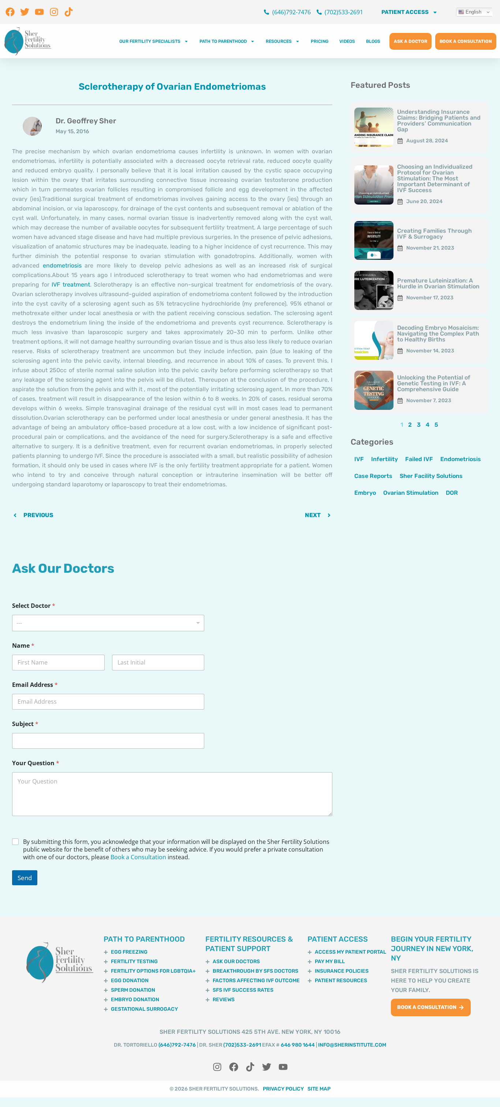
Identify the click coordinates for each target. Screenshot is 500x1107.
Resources (279, 41)
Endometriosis (460, 459)
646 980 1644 (298, 1045)
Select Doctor (33, 605)
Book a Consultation (138, 857)
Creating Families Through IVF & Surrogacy (434, 233)
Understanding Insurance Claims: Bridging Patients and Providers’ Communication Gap (439, 120)
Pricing (319, 41)
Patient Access (405, 12)
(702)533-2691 (242, 1045)
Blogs (373, 41)
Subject (25, 724)
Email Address (35, 684)
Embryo (365, 492)
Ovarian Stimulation (411, 492)
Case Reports (373, 475)
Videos (347, 41)
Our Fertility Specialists (149, 41)
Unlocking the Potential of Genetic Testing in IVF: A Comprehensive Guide (433, 383)
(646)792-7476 (177, 1045)
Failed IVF (419, 459)
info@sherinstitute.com (352, 1045)
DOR (452, 492)
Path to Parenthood (223, 41)
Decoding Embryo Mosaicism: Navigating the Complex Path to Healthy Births (438, 333)
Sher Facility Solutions (431, 475)
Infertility (384, 459)
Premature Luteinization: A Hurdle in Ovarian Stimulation (438, 283)
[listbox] (108, 623)
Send (25, 878)
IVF (359, 459)
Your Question (35, 763)
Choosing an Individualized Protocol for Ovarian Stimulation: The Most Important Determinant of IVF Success (435, 178)
